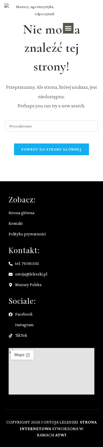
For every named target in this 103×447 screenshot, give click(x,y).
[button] (68, 28)
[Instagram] (94, 28)
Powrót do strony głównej (51, 149)
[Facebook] (82, 28)
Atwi (60, 434)
